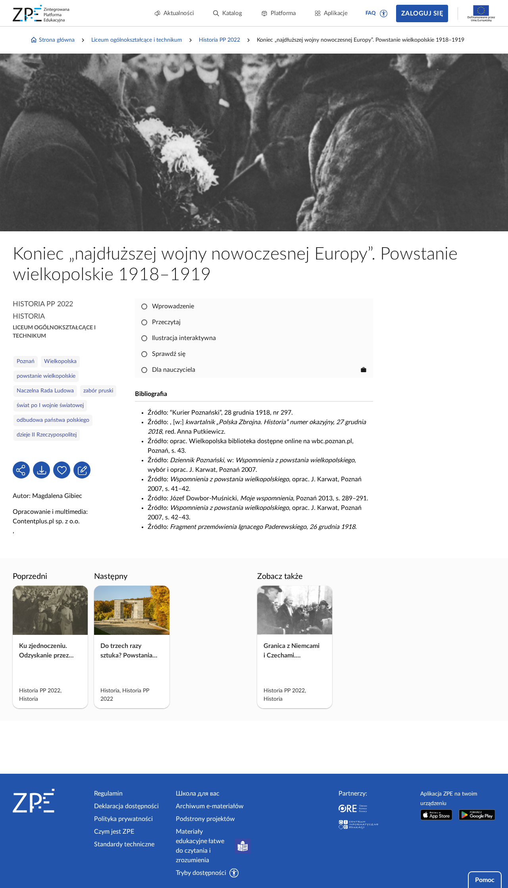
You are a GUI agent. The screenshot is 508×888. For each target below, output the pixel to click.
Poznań (26, 361)
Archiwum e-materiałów (210, 806)
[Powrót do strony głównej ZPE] (41, 13)
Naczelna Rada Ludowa (45, 391)
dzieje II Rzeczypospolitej (47, 435)
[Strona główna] (50, 801)
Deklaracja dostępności (126, 806)
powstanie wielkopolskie (46, 376)
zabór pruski (98, 391)
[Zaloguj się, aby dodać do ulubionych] (61, 470)
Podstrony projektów (205, 819)
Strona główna (57, 40)
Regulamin (108, 793)
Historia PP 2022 (219, 40)
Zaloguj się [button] (422, 13)
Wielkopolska (60, 361)
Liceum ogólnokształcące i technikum (136, 40)
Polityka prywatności (123, 819)
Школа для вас (197, 793)
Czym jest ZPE (114, 831)
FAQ (371, 13)
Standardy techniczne (124, 844)
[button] (384, 13)
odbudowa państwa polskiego (53, 420)
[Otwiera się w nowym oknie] (436, 815)
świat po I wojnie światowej (50, 405)
